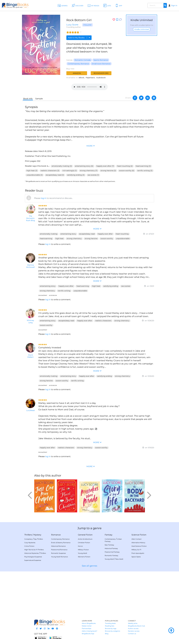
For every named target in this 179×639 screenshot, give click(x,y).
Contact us (132, 633)
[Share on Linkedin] (147, 98)
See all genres (89, 565)
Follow (87, 25)
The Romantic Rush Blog (30, 218)
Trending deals (110, 623)
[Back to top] (171, 630)
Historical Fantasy (111, 548)
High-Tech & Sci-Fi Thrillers (34, 550)
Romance (56, 535)
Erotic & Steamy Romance (60, 542)
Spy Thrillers (38, 539)
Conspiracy (28, 539)
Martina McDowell (30, 266)
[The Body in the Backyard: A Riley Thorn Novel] (134, 495)
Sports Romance (101, 60)
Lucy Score (72, 24)
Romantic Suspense (58, 553)
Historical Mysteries (31, 553)
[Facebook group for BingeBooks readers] (37, 628)
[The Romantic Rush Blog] (30, 209)
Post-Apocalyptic (138, 553)
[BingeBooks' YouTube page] (53, 628)
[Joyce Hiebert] (30, 348)
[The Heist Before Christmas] (67, 495)
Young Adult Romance (59, 557)
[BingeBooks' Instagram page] (45, 628)
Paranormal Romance (59, 550)
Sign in (174, 5)
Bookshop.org (101, 73)
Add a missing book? (89, 631)
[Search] (165, 5)
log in (43, 198)
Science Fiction (139, 535)
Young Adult (82, 553)
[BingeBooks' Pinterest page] (57, 628)
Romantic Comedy (83, 60)
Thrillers (28, 535)
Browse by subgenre (112, 631)
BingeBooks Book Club (136, 626)
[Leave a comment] (120, 19)
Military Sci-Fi (136, 550)
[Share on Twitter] (141, 98)
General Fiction (85, 535)
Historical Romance (58, 546)
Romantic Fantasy (111, 555)
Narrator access (133, 631)
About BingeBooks (89, 623)
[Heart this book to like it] (114, 19)
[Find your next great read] (18, 5)
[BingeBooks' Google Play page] (55, 638)
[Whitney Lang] (30, 313)
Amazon (77, 73)
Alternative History (138, 542)
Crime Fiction (29, 546)
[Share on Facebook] (135, 98)
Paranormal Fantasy (112, 552)
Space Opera (136, 557)
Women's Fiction (84, 557)
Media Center (87, 626)
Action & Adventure (85, 539)
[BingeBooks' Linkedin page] (48, 628)
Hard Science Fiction (139, 546)
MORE (89, 466)
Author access (133, 628)
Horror (80, 546)
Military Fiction (83, 550)
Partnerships (86, 628)
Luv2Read (30, 410)
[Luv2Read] (30, 403)
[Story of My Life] (112, 495)
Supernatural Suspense (32, 560)
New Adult (119, 559)
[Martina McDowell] (30, 258)
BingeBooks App (88, 633)
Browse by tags (110, 628)
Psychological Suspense (33, 557)
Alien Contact (136, 539)
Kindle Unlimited (141, 29)
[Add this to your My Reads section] (117, 19)
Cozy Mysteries (29, 542)
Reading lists (109, 626)
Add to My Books (76, 37)
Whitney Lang (30, 321)
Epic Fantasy (109, 545)
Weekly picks (132, 623)
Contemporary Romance (78, 64)
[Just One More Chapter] (44, 495)
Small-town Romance (101, 64)
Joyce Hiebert (30, 356)
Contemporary (110, 539)
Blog (106, 633)
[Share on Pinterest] (154, 98)
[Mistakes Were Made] (89, 495)
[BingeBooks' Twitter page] (41, 628)
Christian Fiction (84, 542)
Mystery (37, 535)
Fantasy (108, 535)
